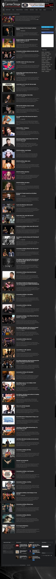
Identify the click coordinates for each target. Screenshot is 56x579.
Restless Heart (44, 57)
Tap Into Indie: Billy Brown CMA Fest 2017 (24, 204)
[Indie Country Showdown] (38, 5)
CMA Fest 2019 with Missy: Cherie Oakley (24, 95)
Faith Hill (43, 52)
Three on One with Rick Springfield (23, 406)
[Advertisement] (47, 18)
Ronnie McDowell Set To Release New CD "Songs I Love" (27, 416)
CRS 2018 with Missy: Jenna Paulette (23, 150)
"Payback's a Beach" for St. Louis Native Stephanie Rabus (23, 551)
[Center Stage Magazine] (11, 5)
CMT (50, 57)
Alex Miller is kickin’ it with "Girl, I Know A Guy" (25, 61)
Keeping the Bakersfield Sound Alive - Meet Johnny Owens (11, 0)
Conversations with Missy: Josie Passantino (25, 471)
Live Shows (26, 9)
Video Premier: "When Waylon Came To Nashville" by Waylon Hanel (36, 545)
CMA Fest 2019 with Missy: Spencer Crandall (25, 105)
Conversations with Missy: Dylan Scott (23, 339)
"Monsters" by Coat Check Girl (22, 460)
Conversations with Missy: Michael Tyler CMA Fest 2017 (27, 248)
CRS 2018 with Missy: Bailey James (23, 161)
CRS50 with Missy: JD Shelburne (22, 128)
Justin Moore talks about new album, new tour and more (27, 439)
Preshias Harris (23, 63)
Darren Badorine (49, 59)
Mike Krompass (44, 69)
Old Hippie (43, 71)
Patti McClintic (23, 30)
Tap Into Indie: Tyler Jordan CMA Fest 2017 (24, 215)
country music (48, 64)
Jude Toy (48, 57)
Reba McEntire (47, 71)
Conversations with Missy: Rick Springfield (24, 372)
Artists (37, 9)
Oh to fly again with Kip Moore (22, 525)
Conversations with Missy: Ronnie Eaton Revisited (26, 272)
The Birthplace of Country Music (46, 62)
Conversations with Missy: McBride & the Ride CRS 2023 (27, 51)
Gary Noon (48, 55)
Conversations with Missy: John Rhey (23, 482)
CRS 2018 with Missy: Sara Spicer (22, 182)
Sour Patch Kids (44, 59)
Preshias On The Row (19, 9)
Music (13, 9)
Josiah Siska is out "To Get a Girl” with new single (26, 84)
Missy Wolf (22, 42)
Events (40, 9)
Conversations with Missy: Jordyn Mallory (24, 294)
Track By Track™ (8, 9)
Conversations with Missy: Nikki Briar (23, 515)
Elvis (51, 64)
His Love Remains (47, 52)
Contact (44, 9)
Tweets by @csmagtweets (45, 29)
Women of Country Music (8, 14)
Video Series (32, 9)
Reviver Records (49, 69)
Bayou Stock (43, 64)
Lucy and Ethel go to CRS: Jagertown (23, 349)
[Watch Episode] (8, 19)
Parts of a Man (43, 55)
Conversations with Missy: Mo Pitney (23, 449)
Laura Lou (22, 206)
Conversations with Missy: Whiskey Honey (24, 504)
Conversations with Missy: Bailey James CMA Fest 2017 (27, 226)
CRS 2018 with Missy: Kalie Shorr (22, 171)
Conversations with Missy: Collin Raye (23, 305)
